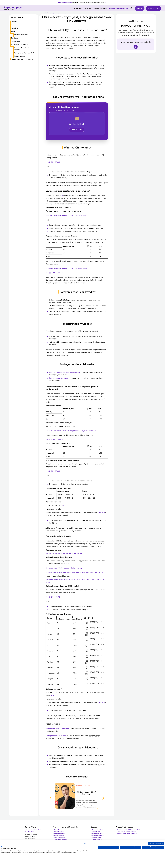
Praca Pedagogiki (59, 835)
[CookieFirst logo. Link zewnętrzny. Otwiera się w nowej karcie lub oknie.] (2, 846)
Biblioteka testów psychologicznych (127, 834)
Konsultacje (78, 8)
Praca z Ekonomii (58, 832)
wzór (13, 31)
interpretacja (15, 41)
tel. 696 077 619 (29, 832)
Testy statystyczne (63, 13)
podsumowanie (19, 56)
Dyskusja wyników (97, 830)
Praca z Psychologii (59, 834)
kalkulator (15, 28)
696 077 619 (155, 8)
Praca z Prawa (58, 830)
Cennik (139, 8)
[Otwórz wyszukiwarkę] (131, 8)
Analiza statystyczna (100, 8)
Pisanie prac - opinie (98, 834)
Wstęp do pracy (96, 837)
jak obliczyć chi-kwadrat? (20, 44)
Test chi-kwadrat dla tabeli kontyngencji (64, 372)
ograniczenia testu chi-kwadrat (22, 59)
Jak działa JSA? (96, 832)
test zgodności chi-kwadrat (24, 53)
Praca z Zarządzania (59, 837)
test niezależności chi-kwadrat (22, 49)
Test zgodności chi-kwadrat (59, 378)
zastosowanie (16, 25)
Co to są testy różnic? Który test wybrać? (128, 830)
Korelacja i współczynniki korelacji (126, 832)
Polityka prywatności (89, 844)
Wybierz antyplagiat (98, 835)
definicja (14, 21)
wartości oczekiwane (21, 35)
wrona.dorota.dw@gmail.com (33, 830)
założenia (14, 38)
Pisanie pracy (88, 8)
